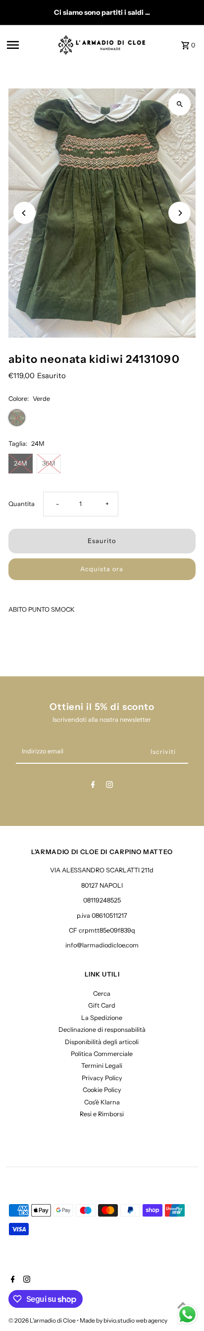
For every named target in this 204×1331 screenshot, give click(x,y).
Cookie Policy (102, 1090)
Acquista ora (101, 569)
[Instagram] (109, 786)
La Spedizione (101, 1017)
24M (20, 463)
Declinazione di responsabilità (102, 1029)
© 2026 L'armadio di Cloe (42, 1320)
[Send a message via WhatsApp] (187, 1314)
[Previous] (24, 213)
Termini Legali (101, 1065)
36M (48, 463)
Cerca (101, 993)
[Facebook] (93, 786)
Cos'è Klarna (102, 1102)
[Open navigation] (28, 45)
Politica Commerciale (102, 1053)
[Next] (179, 213)
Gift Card (101, 1005)
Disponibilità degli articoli (102, 1042)
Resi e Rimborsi (102, 1114)
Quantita (21, 504)
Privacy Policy (102, 1078)
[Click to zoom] (179, 104)
